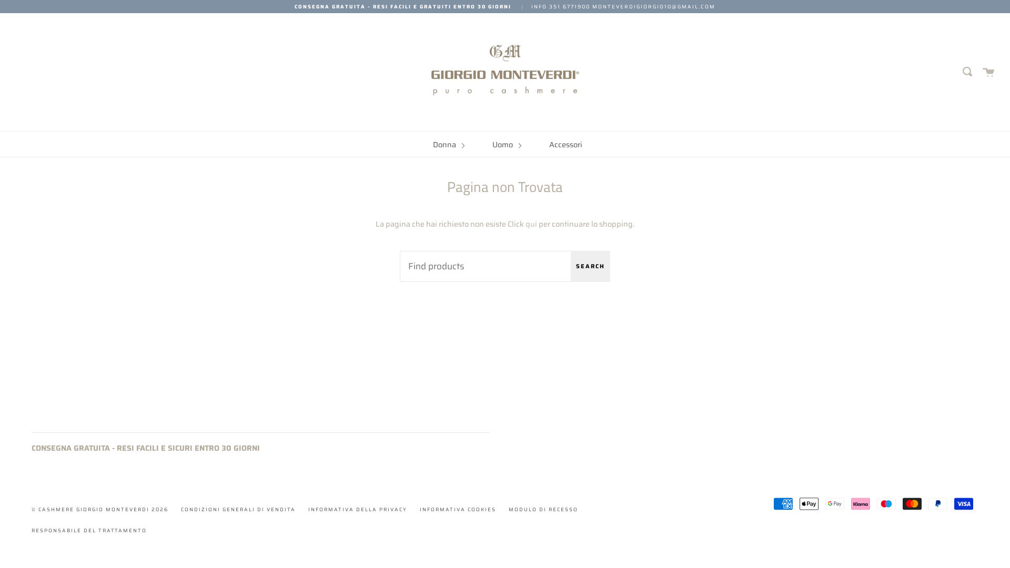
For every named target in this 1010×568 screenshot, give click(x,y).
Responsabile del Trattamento (89, 530)
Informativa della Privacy (357, 509)
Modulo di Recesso (543, 509)
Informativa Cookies (458, 509)
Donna (445, 144)
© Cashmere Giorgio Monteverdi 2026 (100, 509)
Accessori (565, 144)
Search (590, 266)
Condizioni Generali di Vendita (238, 509)
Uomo (503, 144)
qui (531, 224)
